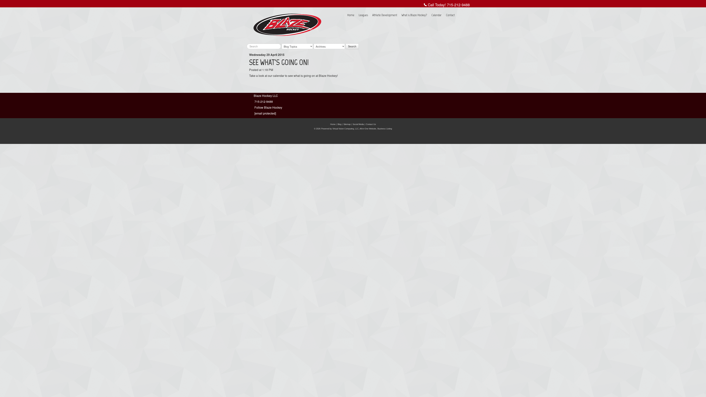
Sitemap (347, 124)
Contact (450, 15)
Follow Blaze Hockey (268, 107)
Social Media (358, 124)
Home (350, 15)
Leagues (363, 15)
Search (352, 46)
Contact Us (371, 124)
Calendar (437, 15)
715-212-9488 (458, 4)
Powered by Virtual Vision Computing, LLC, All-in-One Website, (349, 129)
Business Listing (384, 129)
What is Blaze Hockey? (414, 15)
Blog (339, 124)
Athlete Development (384, 15)
